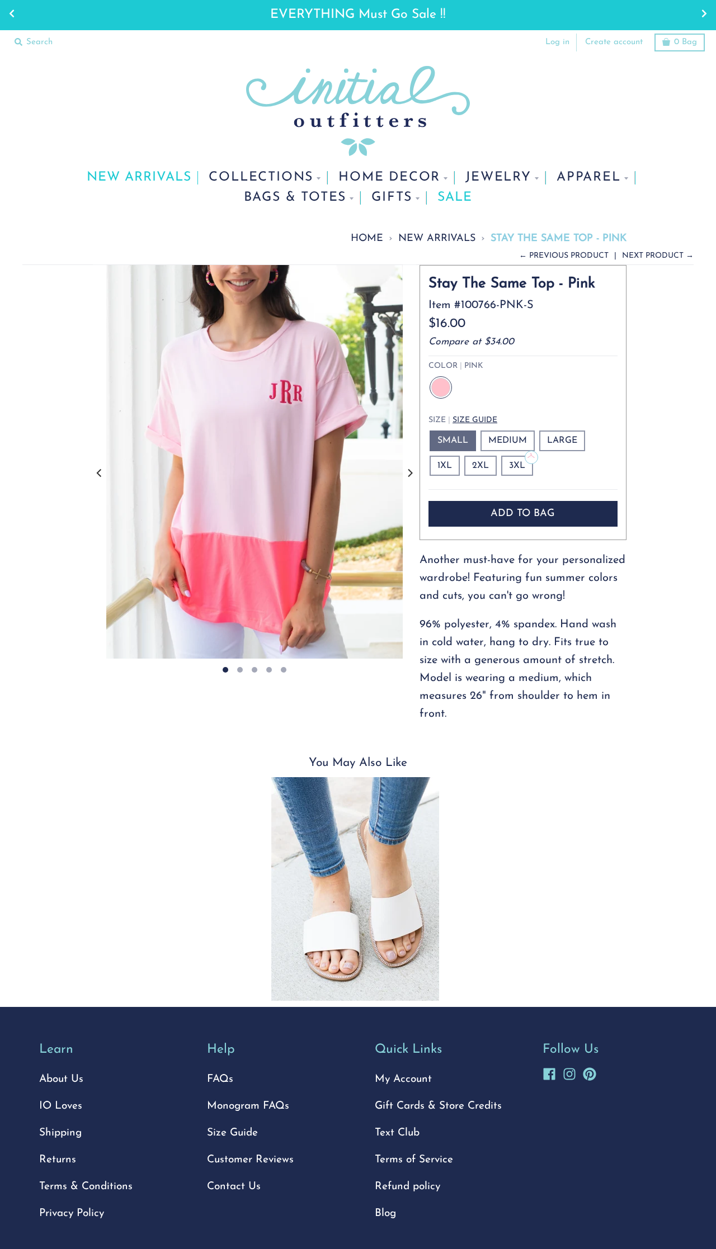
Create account (614, 42)
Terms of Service (414, 1160)
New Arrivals (436, 238)
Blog (385, 1213)
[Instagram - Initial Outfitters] (569, 1072)
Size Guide (475, 420)
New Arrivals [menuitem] (139, 177)
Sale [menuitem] (454, 197)
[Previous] (99, 473)
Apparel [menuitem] (589, 177)
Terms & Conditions (86, 1186)
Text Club (397, 1133)
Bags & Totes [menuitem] (295, 197)
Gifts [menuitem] (391, 197)
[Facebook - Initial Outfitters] (549, 1072)
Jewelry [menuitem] (498, 177)
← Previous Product (564, 255)
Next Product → (658, 255)
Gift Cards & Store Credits (438, 1106)
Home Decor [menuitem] (389, 177)
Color (455, 366)
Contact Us (234, 1186)
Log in (557, 42)
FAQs (220, 1079)
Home (367, 238)
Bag (685, 42)
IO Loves (60, 1106)
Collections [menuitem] (261, 177)
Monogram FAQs (248, 1106)
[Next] (409, 473)
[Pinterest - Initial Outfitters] (589, 1072)
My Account (403, 1079)
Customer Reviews (250, 1160)
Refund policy (407, 1186)
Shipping (60, 1133)
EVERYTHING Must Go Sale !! (358, 14)
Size (462, 420)
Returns (57, 1160)
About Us (61, 1079)
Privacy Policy (71, 1213)
